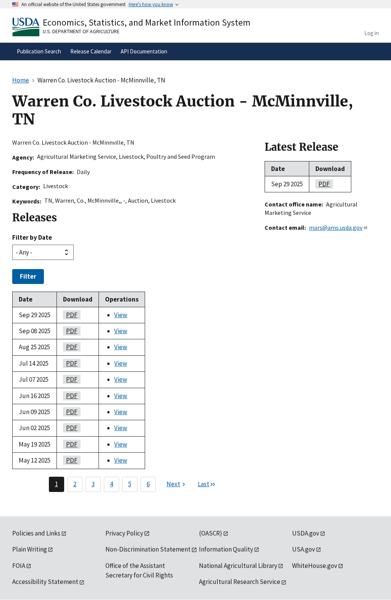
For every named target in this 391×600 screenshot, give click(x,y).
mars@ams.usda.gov (335, 227)
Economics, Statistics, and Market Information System (146, 22)
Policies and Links (36, 533)
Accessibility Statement (45, 581)
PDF (70, 315)
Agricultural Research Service (239, 581)
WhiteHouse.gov (314, 565)
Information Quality (226, 549)
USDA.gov (305, 533)
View (120, 315)
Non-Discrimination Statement (148, 549)
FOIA (18, 565)
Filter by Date (32, 237)
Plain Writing (29, 549)
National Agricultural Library (238, 565)
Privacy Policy (124, 533)
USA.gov (303, 549)
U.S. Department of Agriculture (81, 31)
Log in (371, 33)
